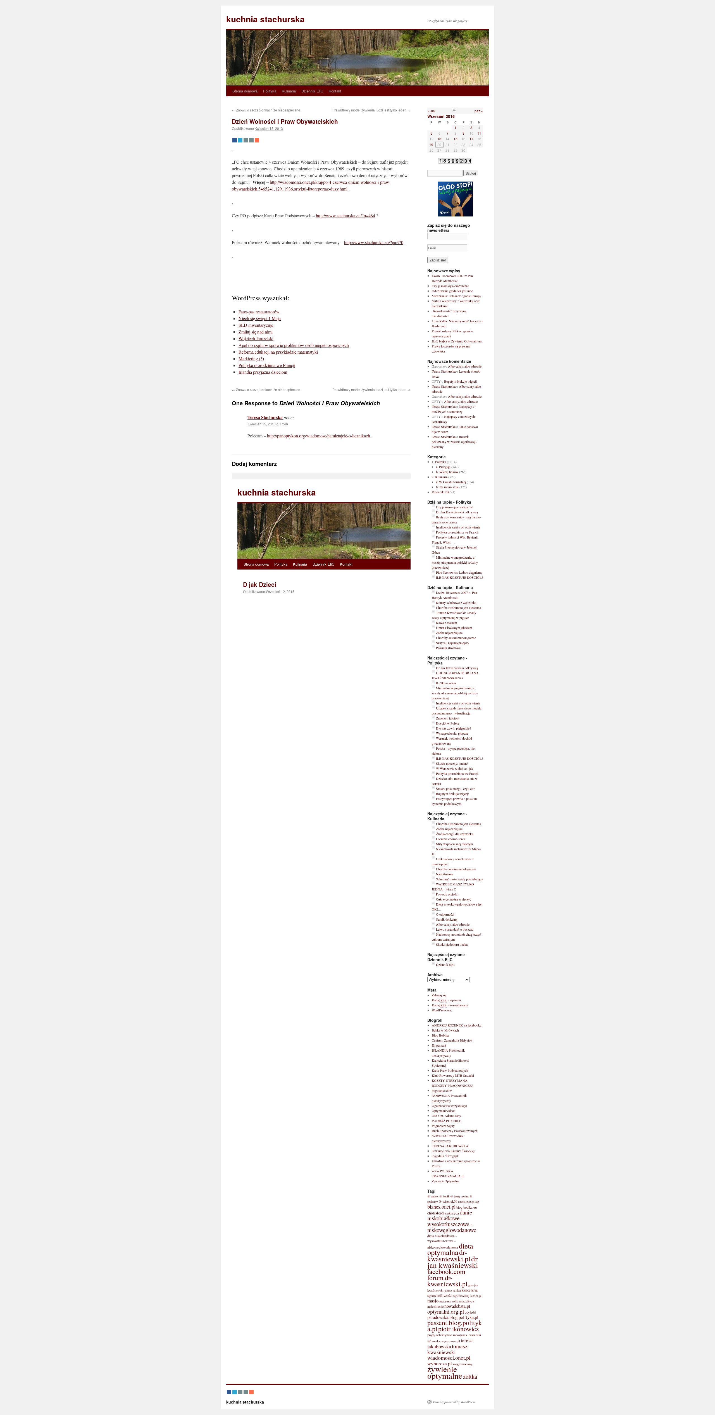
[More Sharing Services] (257, 140)
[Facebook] (234, 140)
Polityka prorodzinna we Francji (267, 365)
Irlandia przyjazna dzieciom (263, 372)
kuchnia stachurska (265, 19)
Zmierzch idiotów (447, 718)
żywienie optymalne (444, 1372)
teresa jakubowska (450, 1343)
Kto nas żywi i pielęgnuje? (453, 728)
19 (431, 144)
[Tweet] (240, 140)
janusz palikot (452, 1290)
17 (471, 138)
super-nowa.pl (451, 1341)
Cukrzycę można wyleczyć (453, 899)
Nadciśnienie (444, 874)
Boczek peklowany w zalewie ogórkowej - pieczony (454, 441)
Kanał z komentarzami (450, 1005)
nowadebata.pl (457, 1306)
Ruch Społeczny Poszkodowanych (455, 1130)
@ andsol (432, 1196)
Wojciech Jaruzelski (256, 338)
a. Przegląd (443, 466)
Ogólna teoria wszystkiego (449, 1105)
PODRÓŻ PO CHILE (446, 1120)
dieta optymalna (450, 1249)
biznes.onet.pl (441, 1206)
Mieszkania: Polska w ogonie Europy (456, 296)
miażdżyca (466, 1301)
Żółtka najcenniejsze (449, 632)
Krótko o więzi (446, 683)
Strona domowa (245, 91)
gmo (470, 1285)
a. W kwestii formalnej (451, 482)
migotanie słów (442, 1090)
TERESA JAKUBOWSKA (450, 1146)
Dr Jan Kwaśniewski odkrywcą (457, 512)
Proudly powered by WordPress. (454, 1402)
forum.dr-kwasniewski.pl (447, 1280)
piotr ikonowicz (458, 1329)
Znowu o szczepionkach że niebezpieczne (266, 110)
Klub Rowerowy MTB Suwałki (453, 1075)
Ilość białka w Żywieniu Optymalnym (457, 341)
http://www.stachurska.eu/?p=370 (373, 242)
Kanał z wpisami (446, 1000)
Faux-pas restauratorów (259, 312)
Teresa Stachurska (265, 417)
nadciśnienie (435, 1306)
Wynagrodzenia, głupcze (452, 733)
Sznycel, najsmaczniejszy (452, 642)
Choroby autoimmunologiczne (456, 637)
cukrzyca (452, 1213)
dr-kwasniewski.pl (448, 1255)
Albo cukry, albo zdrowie (465, 366)
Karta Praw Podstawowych (450, 1070)
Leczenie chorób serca (450, 839)
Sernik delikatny (446, 919)
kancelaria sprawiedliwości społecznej (452, 1293)
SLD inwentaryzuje (256, 325)
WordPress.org (442, 1010)
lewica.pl (476, 1296)
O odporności (445, 914)
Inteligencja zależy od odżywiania (458, 527)
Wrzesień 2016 (441, 116)
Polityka (269, 91)
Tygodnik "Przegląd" (445, 1156)
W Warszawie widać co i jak (454, 768)
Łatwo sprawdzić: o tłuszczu (454, 929)
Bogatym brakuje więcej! (460, 381)
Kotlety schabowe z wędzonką (456, 602)
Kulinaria (289, 91)
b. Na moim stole (447, 487)
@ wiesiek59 (447, 1201)
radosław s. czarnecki (467, 1335)
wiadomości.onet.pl (448, 1357)
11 (479, 133)
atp (477, 1201)
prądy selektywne (439, 1334)
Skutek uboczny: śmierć (452, 763)
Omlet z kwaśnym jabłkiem (454, 627)
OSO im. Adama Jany (446, 1115)
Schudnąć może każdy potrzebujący (459, 879)
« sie (431, 110)
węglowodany (462, 1363)
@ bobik (444, 1196)
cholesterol (435, 1213)
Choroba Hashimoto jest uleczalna (458, 607)
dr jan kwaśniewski (452, 1261)
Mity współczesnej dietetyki (454, 844)
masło (432, 1300)
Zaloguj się (439, 995)
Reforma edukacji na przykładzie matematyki (278, 352)
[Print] (251, 140)
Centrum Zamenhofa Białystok (452, 1040)
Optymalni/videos (443, 1110)
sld (429, 1341)
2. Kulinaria (439, 477)
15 (455, 138)
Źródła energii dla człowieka (454, 834)
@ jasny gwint (459, 1196)
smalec (436, 1341)
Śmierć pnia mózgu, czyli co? (455, 788)
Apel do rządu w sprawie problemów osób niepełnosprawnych (294, 345)
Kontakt (335, 91)
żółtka (470, 1376)
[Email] (246, 140)
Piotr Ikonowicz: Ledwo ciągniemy (459, 572)
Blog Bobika (440, 1035)
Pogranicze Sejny (443, 1125)
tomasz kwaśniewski (447, 1349)
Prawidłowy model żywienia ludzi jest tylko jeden (371, 110)
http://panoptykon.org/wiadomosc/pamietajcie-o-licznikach (318, 436)
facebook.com (446, 1271)
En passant (439, 1045)
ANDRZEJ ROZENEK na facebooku (457, 1025)
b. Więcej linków (447, 472)
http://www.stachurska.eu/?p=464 (345, 215)
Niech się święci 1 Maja (260, 318)
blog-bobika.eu (466, 1207)
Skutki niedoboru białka (452, 944)
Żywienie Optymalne (445, 1181)
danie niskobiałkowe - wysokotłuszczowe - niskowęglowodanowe (451, 1221)
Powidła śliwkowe (448, 647)
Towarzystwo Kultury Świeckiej (453, 1151)
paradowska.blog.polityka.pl (452, 1317)
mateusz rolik (448, 1301)
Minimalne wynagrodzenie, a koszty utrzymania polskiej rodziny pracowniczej (455, 562)
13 (439, 138)
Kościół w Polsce (447, 723)
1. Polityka (439, 461)
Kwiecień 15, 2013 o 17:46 (267, 423)
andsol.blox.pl (466, 1202)
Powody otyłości (447, 894)
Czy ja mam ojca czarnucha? (450, 286)
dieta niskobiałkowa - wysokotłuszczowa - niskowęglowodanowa (442, 1241)
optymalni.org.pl (445, 1311)
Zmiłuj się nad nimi (256, 332)
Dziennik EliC (312, 91)
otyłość (470, 1312)
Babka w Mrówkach (445, 1030)
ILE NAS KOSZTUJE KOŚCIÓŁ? (459, 577)
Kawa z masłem (446, 622)
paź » (479, 110)
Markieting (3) (251, 358)
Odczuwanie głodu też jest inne (452, 291)
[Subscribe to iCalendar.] (454, 110)
